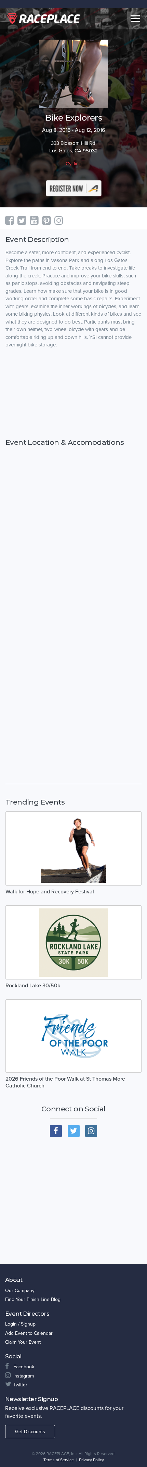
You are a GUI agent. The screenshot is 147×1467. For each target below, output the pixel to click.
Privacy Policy (91, 1459)
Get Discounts (30, 1432)
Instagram (23, 1376)
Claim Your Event (23, 1342)
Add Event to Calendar (29, 1333)
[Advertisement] (73, 393)
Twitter (20, 1385)
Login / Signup (20, 1324)
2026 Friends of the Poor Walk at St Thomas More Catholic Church (65, 1082)
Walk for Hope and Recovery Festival (49, 891)
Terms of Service (58, 1459)
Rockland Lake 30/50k (32, 985)
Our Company (20, 1290)
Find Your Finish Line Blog (33, 1299)
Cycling (74, 164)
